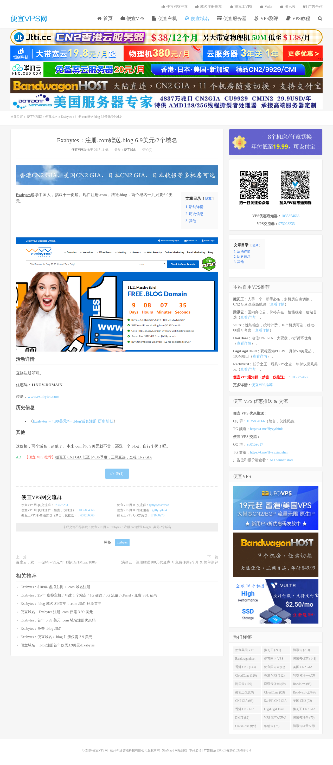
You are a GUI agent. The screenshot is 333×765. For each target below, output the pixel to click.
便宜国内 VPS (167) (273, 660)
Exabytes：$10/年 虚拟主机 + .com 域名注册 (55, 587)
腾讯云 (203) (301, 650)
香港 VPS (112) (274, 675)
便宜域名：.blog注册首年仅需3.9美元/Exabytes (57, 645)
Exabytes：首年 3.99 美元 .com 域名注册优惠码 (58, 620)
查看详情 (277, 304)
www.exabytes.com (43, 396)
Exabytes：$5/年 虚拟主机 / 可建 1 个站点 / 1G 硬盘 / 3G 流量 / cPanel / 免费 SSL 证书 (89, 595)
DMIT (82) (242, 717)
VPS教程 (300, 18)
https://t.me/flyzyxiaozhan (269, 452)
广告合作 (315, 7)
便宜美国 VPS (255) (244, 651)
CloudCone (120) (246, 675)
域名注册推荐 (210, 7)
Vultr (268, 7)
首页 (107, 18)
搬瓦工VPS (242, 7)
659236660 (87, 515)
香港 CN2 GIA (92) (245, 710)
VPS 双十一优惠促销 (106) (304, 676)
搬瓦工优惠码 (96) (244, 693)
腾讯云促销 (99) (275, 684)
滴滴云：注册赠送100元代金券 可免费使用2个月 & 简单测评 (169, 562)
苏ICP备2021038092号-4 (234, 750)
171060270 (157, 515)
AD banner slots (281, 460)
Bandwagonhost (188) (245, 660)
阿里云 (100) (243, 684)
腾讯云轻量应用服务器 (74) (304, 727)
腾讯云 (290, 7)
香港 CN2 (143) (245, 667)
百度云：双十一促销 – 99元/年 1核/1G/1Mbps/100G (56, 562)
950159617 (255, 444)
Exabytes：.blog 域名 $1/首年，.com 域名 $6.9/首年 (61, 604)
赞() (120, 474)
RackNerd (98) (302, 684)
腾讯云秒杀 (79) (304, 717)
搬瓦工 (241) (272, 650)
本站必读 (195, 750)
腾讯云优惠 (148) (304, 658)
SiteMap (167, 750)
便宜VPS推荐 (176, 7)
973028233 (61, 505)
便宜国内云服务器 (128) (275, 668)
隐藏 (208, 198)
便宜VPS (134, 18)
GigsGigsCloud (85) (274, 710)
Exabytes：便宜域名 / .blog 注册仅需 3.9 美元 (56, 637)
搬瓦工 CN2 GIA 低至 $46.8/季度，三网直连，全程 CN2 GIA (103, 457)
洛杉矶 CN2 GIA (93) (275, 702)
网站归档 (181, 750)
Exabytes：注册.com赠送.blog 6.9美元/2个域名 (117, 140)
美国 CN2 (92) (302, 701)
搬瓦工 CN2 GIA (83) (304, 710)
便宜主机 (167, 18)
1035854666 (86, 510)
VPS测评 (268, 18)
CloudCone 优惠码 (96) (274, 693)
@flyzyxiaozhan (159, 505)
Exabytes (23, 195)
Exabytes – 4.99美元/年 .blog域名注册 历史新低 (73, 421)
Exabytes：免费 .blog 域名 (41, 629)
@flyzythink (160, 510)
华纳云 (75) (271, 726)
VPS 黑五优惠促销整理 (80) (275, 719)
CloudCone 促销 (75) (245, 727)
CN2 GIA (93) (244, 701)
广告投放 (210, 750)
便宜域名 (199, 18)
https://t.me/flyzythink (266, 429)
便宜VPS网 (28, 18)
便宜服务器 (234, 18)
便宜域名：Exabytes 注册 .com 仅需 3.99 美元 (57, 612)
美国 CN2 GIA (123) (302, 668)
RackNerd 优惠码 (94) (304, 693)
